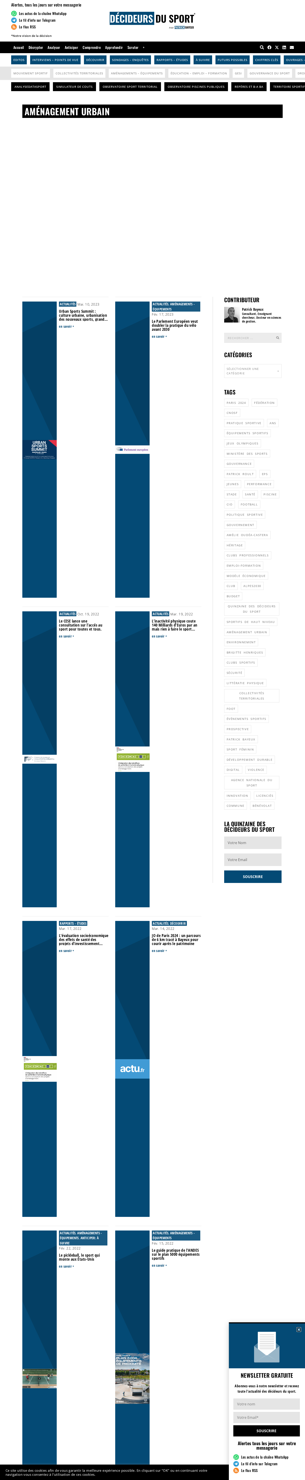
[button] (299, 1329)
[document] (152, 740)
